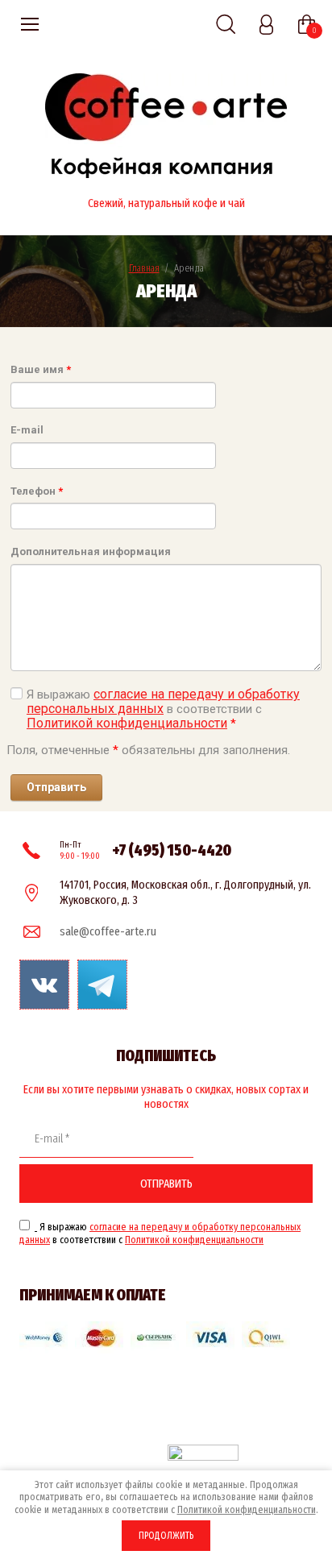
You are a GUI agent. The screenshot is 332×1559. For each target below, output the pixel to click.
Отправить (166, 1183)
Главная (144, 268)
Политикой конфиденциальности (127, 723)
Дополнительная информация (90, 551)
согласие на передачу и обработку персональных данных (163, 701)
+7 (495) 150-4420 (171, 850)
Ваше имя (40, 369)
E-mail (27, 430)
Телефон (36, 491)
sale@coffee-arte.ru (108, 931)
